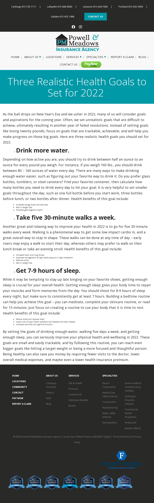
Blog (142, 57)
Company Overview (51, 385)
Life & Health (75, 383)
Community (19, 387)
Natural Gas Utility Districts (110, 394)
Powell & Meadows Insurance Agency (41, 436)
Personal (73, 388)
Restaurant (130, 422)
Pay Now (89, 64)
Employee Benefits (78, 400)
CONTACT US (95, 16)
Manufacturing (110, 407)
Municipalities (109, 422)
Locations (54, 57)
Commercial (75, 394)
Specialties (94, 57)
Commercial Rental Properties (131, 413)
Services (72, 57)
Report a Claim (122, 57)
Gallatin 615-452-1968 (62, 16)
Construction (109, 402)
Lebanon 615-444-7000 (95, 6)
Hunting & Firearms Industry (130, 400)
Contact (17, 392)
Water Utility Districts (108, 415)
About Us (31, 57)
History (50, 392)
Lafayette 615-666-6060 (59, 6)
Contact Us (68, 64)
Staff (48, 398)
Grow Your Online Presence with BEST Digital (86, 436)
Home (15, 57)
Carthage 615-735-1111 (23, 6)
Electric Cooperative (109, 385)
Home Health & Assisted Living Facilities (133, 387)
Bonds (72, 405)
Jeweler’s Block (132, 428)
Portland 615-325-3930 (131, 6)
